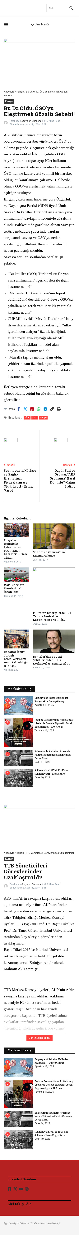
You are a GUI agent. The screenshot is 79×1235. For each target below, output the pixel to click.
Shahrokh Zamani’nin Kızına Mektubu (49, 554)
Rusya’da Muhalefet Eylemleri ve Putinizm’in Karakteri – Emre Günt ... (16, 549)
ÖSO (34, 417)
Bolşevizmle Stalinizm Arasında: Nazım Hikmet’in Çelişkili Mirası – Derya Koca (53, 755)
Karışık (20, 91)
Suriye (43, 417)
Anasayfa (9, 91)
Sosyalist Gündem (31, 121)
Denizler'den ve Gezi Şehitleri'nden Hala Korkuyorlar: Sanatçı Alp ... (51, 660)
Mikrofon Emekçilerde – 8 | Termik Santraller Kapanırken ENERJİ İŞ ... (52, 616)
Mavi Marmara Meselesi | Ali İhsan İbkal (14, 588)
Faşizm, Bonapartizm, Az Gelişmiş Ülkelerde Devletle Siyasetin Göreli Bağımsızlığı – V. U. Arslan (54, 723)
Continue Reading (39, 1037)
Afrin (27, 417)
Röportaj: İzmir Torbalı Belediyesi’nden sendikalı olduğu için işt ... (16, 659)
